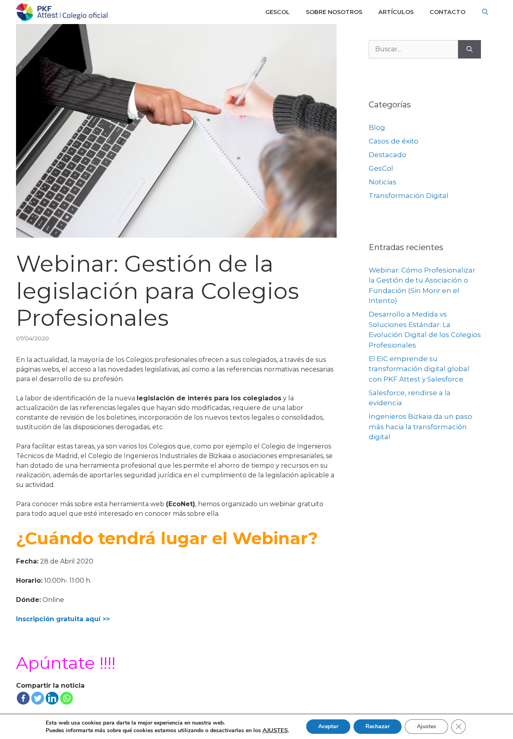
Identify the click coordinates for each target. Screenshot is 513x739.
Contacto (447, 12)
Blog (377, 127)
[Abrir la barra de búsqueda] (485, 12)
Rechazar (378, 726)
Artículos (396, 12)
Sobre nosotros (334, 12)
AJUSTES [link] (275, 730)
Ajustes (426, 726)
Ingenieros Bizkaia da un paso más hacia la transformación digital (420, 426)
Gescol (277, 12)
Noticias (382, 182)
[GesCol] (62, 11)
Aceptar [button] (328, 726)
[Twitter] (37, 698)
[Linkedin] (52, 698)
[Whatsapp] (66, 698)
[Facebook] (23, 698)
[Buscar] (469, 49)
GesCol (381, 168)
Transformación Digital (408, 196)
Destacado (387, 155)
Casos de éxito (393, 141)
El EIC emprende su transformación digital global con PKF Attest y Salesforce (419, 369)
